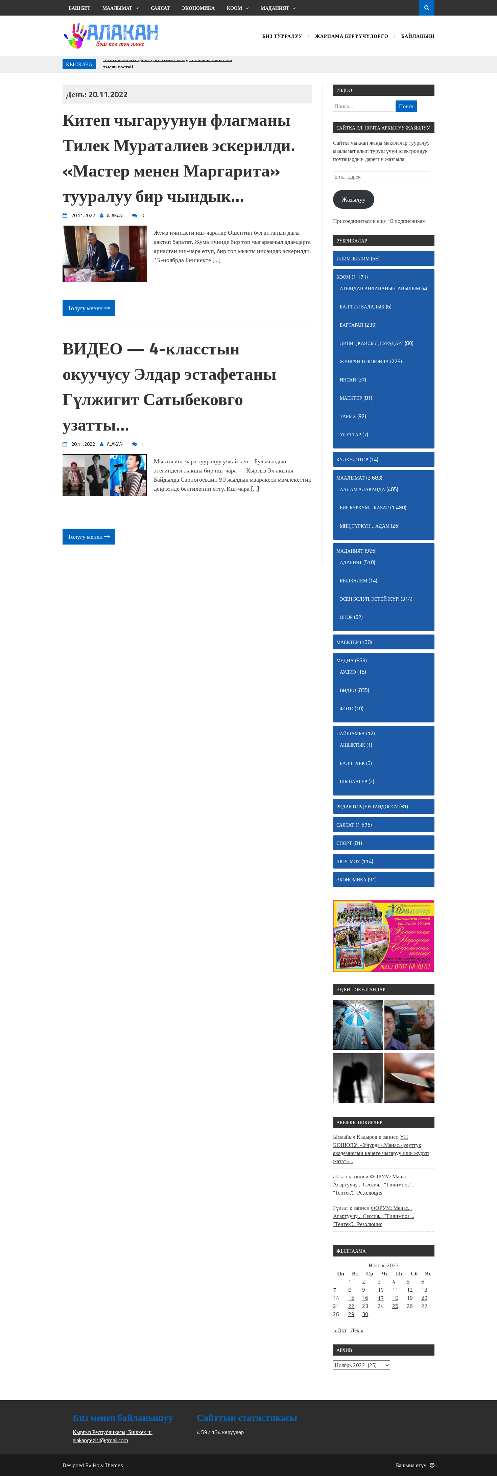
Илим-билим (353, 258)
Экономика (198, 7)
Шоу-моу (348, 861)
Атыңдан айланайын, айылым (380, 288)
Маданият (275, 7)
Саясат (160, 7)
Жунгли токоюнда (364, 361)
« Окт (340, 1330)
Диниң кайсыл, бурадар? (371, 343)
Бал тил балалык (362, 306)
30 (365, 1314)
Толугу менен (86, 308)
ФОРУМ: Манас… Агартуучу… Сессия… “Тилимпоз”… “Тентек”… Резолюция (373, 1184)
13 (424, 1290)
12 (410, 1290)
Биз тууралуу (282, 37)
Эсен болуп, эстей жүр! (369, 598)
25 (395, 1306)
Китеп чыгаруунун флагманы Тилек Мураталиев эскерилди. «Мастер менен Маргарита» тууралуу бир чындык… (179, 157)
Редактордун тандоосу (367, 806)
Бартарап (351, 324)
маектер (351, 397)
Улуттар (350, 434)
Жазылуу (353, 199)
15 (351, 1298)
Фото (346, 708)
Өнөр (346, 617)
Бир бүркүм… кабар (364, 507)
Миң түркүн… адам (364, 525)
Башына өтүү (411, 1465)
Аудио (348, 671)
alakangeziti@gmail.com (100, 1440)
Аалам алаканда (362, 489)
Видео (348, 690)
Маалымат (117, 7)
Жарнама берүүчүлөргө (351, 37)
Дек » (357, 1330)
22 (351, 1306)
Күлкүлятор (352, 459)
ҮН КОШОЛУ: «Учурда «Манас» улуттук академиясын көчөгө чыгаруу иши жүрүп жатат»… (381, 1149)
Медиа (345, 660)
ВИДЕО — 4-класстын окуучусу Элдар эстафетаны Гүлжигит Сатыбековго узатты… (169, 386)
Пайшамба (350, 733)
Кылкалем (353, 580)
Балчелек (352, 763)
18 (395, 1298)
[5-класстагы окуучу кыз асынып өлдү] (358, 1079)
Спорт (344, 843)
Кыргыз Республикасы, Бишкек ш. (112, 1432)
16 (365, 1298)
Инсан (348, 379)
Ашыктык (352, 744)
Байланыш (417, 37)
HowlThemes (108, 1465)
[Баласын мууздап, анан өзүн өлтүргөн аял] (409, 1079)
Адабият (351, 562)
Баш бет (79, 7)
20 (424, 1298)
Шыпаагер (353, 781)
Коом (234, 7)
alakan (340, 1176)
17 (381, 1298)
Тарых (348, 416)
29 (351, 1314)
